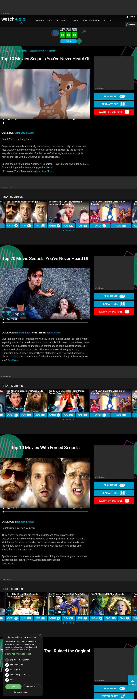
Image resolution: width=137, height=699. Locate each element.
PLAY (68, 41)
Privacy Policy (25, 650)
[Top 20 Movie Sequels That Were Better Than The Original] (68, 603)
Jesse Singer (53, 332)
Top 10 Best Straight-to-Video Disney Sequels (108, 202)
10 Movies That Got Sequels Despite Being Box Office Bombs (65, 202)
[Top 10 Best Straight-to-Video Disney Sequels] (110, 211)
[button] (63, 230)
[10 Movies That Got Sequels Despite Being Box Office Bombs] (68, 211)
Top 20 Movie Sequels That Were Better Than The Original (67, 595)
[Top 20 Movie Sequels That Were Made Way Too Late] (26, 400)
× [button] (40, 635)
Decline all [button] (31, 686)
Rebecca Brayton (25, 133)
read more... (47, 171)
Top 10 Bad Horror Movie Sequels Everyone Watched (22, 595)
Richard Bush (23, 332)
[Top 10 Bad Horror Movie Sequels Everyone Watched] (26, 603)
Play (23, 225)
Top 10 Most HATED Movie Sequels (107, 594)
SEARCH (132, 24)
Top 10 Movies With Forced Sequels (23, 201)
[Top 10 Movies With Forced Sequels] (26, 211)
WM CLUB (107, 21)
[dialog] (23, 664)
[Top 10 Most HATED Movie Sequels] (110, 603)
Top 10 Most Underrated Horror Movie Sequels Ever (66, 392)
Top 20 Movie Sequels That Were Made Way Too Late (25, 392)
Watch (10, 225)
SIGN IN (133, 17)
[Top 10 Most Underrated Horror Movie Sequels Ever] (68, 400)
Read (37, 225)
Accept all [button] (13, 686)
